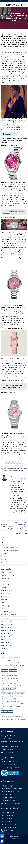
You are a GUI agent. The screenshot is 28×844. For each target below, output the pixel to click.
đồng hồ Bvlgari (15, 678)
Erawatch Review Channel (9, 575)
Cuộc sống (4, 560)
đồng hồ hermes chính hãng (8, 688)
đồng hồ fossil (13, 683)
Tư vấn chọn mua (6, 642)
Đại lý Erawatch (6, 566)
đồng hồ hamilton (18, 686)
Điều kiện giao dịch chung (8, 813)
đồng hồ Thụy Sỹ (20, 714)
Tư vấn (3, 639)
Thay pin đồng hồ (6, 624)
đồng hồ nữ (16, 701)
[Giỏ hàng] (26, 4)
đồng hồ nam (12, 698)
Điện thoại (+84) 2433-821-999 (10, 746)
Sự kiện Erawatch (6, 609)
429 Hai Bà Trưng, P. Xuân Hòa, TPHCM (13, 768)
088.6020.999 (10, 749)
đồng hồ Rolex (5, 709)
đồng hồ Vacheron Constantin (9, 719)
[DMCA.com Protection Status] (14, 836)
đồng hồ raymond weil (15, 706)
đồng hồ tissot (18, 716)
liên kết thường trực (19, 470)
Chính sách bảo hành (7, 815)
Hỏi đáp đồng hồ (6, 584)
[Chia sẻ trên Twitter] (12, 462)
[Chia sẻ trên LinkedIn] (21, 462)
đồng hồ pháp (5, 706)
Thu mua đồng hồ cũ (7, 627)
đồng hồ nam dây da (7, 701)
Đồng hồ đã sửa (6, 572)
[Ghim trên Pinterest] (18, 462)
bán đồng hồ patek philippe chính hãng (11, 657)
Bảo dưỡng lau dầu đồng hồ (9, 548)
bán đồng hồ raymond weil (8, 660)
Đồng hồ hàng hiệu (15, 668)
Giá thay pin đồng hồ (7, 786)
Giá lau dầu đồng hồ (7, 794)
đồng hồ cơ (23, 680)
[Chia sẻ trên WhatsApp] (6, 462)
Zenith (24, 440)
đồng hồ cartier (15, 680)
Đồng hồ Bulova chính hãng (17, 665)
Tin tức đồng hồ (19, 10)
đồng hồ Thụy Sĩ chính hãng (8, 714)
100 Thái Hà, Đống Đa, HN (9, 762)
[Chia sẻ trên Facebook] (9, 462)
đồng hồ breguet (6, 678)
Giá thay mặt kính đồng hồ (9, 800)
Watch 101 (4, 648)
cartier (17, 660)
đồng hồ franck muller (7, 686)
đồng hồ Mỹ (4, 698)
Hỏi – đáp (4, 581)
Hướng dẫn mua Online (8, 830)
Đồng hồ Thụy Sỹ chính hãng (8, 673)
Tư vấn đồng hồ (6, 645)
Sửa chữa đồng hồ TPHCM (9, 615)
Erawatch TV (5, 578)
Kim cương (4, 596)
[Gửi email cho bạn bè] (15, 462)
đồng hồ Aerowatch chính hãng (9, 675)
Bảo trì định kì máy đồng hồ (9, 551)
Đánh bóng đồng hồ (7, 569)
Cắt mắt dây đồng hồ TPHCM (10, 791)
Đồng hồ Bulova (5, 665)
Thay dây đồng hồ (6, 618)
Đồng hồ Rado (12, 670)
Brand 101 (4, 554)
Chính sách (4, 557)
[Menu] (2, 5)
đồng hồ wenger (22, 719)
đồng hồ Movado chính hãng (18, 696)
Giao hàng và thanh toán (8, 827)
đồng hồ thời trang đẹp (7, 711)
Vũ (20, 24)
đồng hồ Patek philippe (19, 703)
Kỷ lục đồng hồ (5, 599)
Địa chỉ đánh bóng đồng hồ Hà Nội (11, 788)
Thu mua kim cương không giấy (10, 803)
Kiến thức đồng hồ (9, 10)
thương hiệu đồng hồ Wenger (19, 662)
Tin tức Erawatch (6, 636)
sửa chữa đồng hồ (6, 612)
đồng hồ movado (6, 696)
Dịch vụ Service (5, 563)
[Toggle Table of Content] (15, 134)
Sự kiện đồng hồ (6, 606)
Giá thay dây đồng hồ (7, 797)
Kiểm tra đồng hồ (6, 590)
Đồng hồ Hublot (5, 668)
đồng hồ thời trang (14, 709)
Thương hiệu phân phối (8, 630)
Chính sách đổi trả (6, 821)
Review (3, 602)
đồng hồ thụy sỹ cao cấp (8, 716)
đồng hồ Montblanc (20, 693)
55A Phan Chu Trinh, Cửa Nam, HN (11, 765)
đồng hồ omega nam (7, 703)
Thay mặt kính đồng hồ (8, 621)
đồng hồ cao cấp (6, 680)
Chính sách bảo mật (7, 818)
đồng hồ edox (5, 683)
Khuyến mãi (4, 587)
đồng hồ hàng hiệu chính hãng (9, 691)
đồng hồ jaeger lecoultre (8, 693)
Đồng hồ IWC (5, 670)
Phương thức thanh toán (8, 824)
